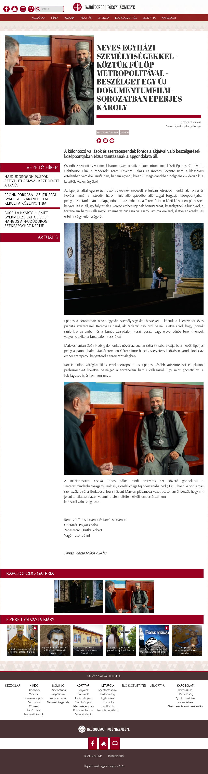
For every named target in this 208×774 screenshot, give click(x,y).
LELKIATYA (157, 685)
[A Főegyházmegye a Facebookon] (6, 11)
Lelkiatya (149, 17)
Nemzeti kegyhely (58, 702)
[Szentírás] (23, 11)
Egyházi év (108, 698)
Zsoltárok (108, 706)
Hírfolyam (34, 690)
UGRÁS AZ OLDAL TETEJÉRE (104, 676)
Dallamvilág (108, 694)
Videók (33, 694)
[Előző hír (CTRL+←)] (10, 394)
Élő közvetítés (126, 17)
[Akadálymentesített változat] (31, 11)
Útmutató (108, 702)
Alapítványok (83, 702)
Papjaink (83, 690)
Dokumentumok (83, 710)
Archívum (34, 702)
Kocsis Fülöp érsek (108, 132)
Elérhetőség (185, 694)
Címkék (33, 706)
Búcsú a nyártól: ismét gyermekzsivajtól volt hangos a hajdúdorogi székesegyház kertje (26, 219)
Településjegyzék (83, 706)
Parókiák (83, 694)
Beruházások (83, 714)
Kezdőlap (38, 17)
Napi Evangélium (108, 710)
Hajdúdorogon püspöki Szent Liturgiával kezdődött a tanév (31, 180)
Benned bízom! (33, 714)
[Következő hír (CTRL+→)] (197, 394)
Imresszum (185, 690)
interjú (124, 132)
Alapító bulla (58, 698)
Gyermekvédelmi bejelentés (185, 706)
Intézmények (83, 698)
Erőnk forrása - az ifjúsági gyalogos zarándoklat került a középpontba (30, 199)
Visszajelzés (185, 702)
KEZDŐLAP (12, 685)
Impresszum (116, 756)
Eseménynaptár (34, 698)
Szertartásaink (108, 690)
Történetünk (58, 690)
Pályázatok (33, 710)
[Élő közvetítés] (14, 11)
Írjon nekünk (93, 756)
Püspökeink (58, 694)
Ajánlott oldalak (185, 698)
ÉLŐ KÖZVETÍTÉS (134, 685)
